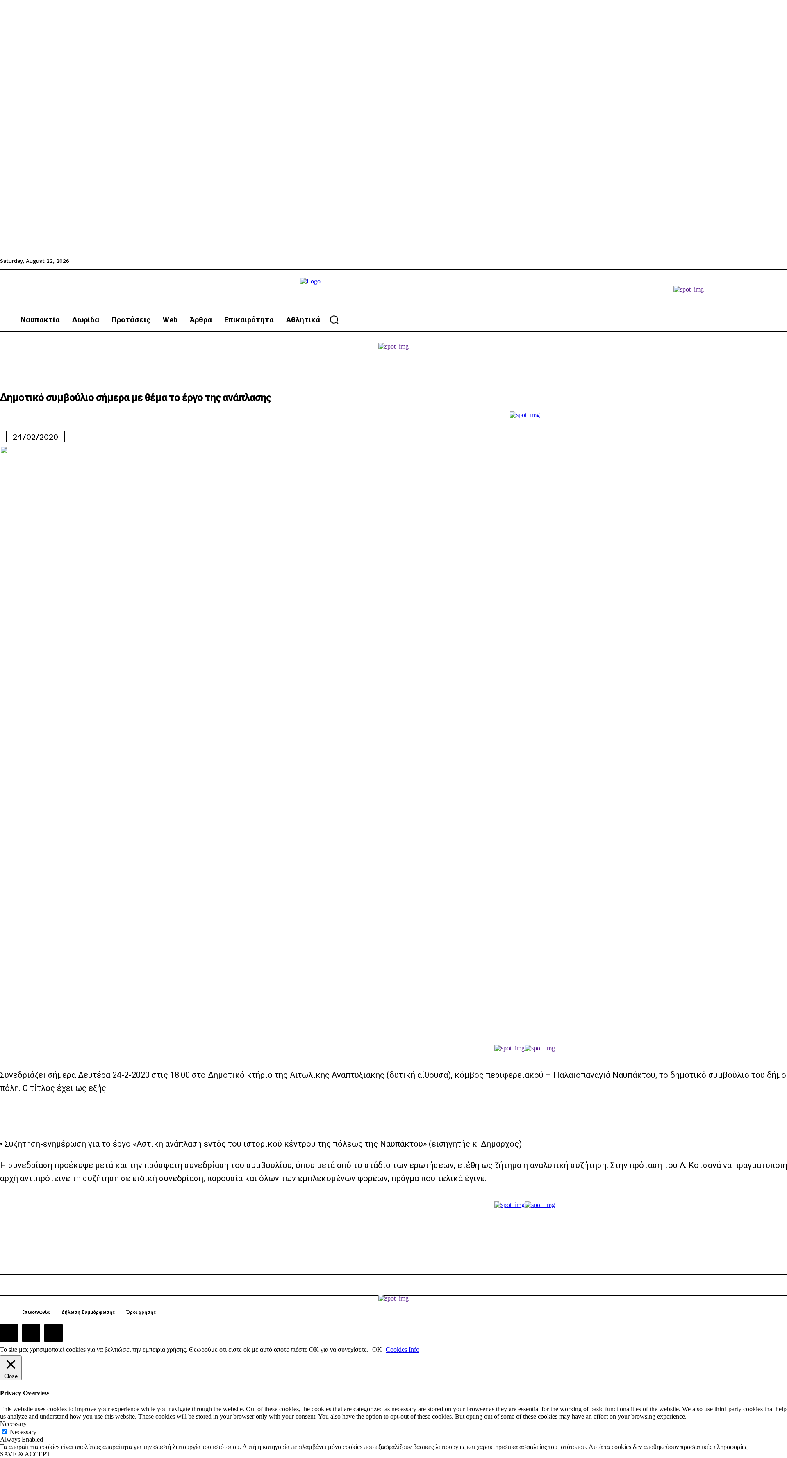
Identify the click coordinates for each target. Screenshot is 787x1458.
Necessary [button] (13, 1423)
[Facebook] (9, 1333)
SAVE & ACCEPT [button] (25, 1454)
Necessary (23, 1431)
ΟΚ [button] (377, 1349)
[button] (334, 319)
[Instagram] (31, 1333)
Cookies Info (402, 1349)
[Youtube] (53, 1333)
